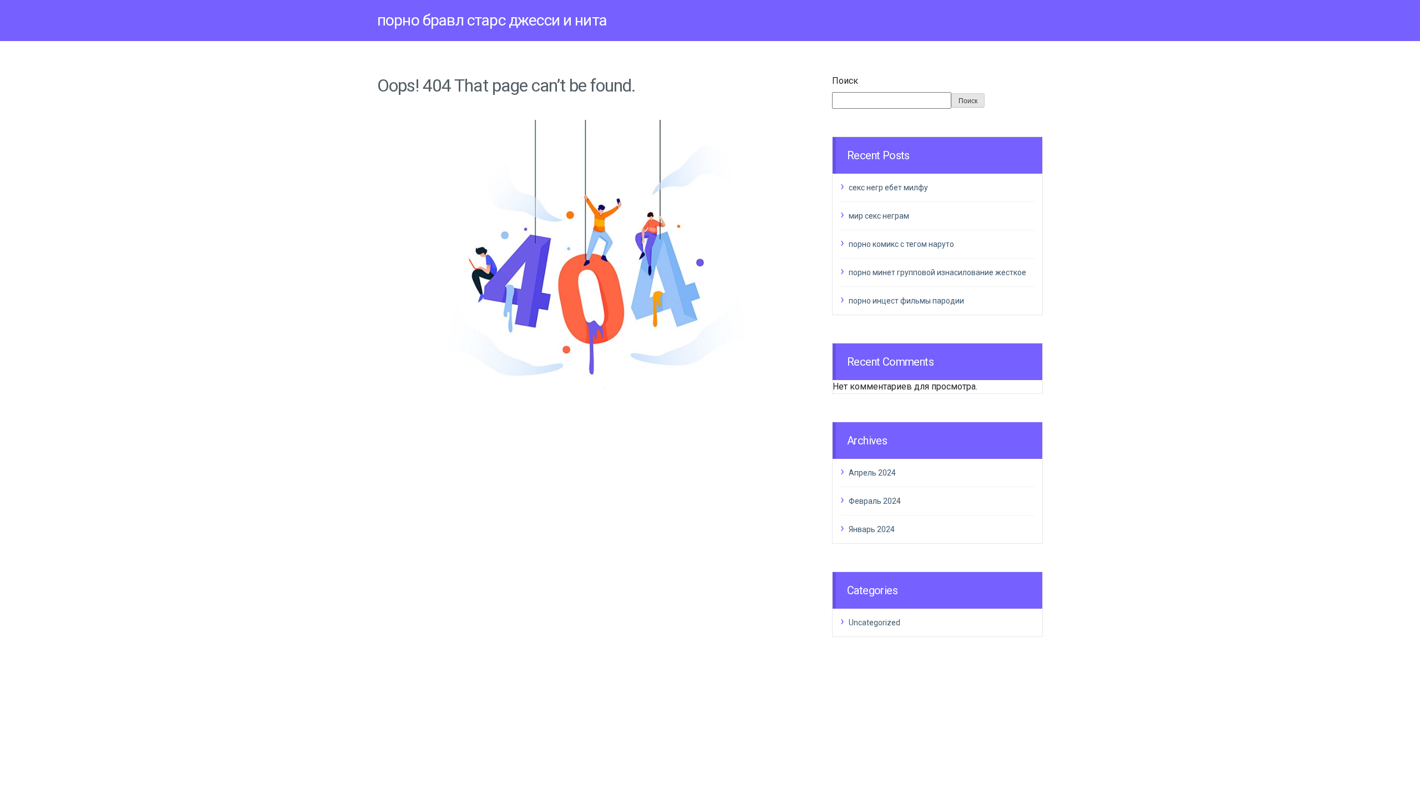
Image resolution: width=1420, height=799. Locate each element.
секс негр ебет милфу (888, 187)
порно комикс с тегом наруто (901, 244)
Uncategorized (874, 622)
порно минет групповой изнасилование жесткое (937, 272)
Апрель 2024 (872, 472)
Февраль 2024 (875, 501)
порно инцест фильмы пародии (906, 300)
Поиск (845, 80)
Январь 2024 (872, 529)
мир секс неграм (879, 215)
